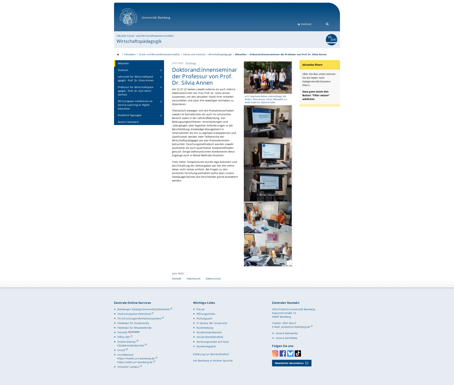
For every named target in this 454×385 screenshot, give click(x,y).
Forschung (191, 63)
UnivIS (121, 350)
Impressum (193, 278)
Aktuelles (240, 54)
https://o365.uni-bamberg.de (135, 362)
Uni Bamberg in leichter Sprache (213, 360)
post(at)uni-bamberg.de (295, 327)
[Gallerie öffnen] (268, 77)
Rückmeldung (204, 327)
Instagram (275, 353)
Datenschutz (213, 278)
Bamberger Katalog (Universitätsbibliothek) (143, 309)
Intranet (122, 332)
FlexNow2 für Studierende (133, 323)
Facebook (283, 353)
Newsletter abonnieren (289, 363)
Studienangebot (206, 346)
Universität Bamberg (132, 27)
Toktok (298, 353)
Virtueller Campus (128, 366)
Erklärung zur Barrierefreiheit (211, 354)
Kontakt (176, 278)
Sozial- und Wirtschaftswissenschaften (159, 54)
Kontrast (305, 24)
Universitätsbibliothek (209, 337)
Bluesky (290, 353)
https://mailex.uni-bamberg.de (136, 358)
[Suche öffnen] (327, 24)
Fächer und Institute (194, 54)
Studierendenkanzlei (209, 332)
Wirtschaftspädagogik (139, 41)
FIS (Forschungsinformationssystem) (139, 318)
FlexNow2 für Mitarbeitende (134, 327)
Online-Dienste (126, 341)
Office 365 (123, 337)
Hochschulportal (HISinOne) (134, 314)
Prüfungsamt (204, 318)
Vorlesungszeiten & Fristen (212, 341)
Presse (200, 309)
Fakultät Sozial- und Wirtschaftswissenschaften (145, 35)
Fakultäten (129, 54)
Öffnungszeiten (205, 314)
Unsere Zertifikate (286, 338)
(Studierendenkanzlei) (130, 345)
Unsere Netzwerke (287, 333)
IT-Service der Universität (211, 323)
